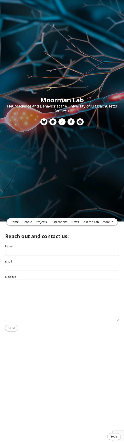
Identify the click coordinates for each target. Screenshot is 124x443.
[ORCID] (80, 121)
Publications (59, 222)
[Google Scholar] (71, 121)
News (75, 222)
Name (8, 246)
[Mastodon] (53, 121)
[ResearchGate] (62, 121)
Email (8, 261)
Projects (41, 222)
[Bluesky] (43, 121)
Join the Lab (91, 222)
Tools (114, 436)
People (27, 222)
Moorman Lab (62, 99)
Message (10, 276)
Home (14, 222)
